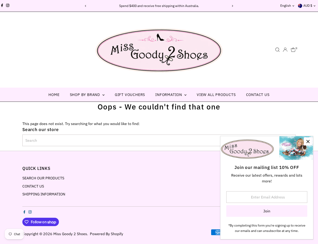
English (285, 5)
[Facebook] (2, 5)
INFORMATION (169, 94)
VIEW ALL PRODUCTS (216, 94)
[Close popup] (308, 141)
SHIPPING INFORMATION (43, 194)
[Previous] (86, 6)
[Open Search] (277, 50)
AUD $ (307, 5)
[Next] (232, 6)
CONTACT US (258, 94)
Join (266, 211)
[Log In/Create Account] (285, 50)
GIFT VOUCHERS (130, 94)
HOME (53, 94)
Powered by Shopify (106, 233)
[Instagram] (7, 5)
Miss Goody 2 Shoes (70, 233)
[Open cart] (293, 50)
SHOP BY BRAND (85, 94)
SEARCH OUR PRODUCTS (43, 178)
